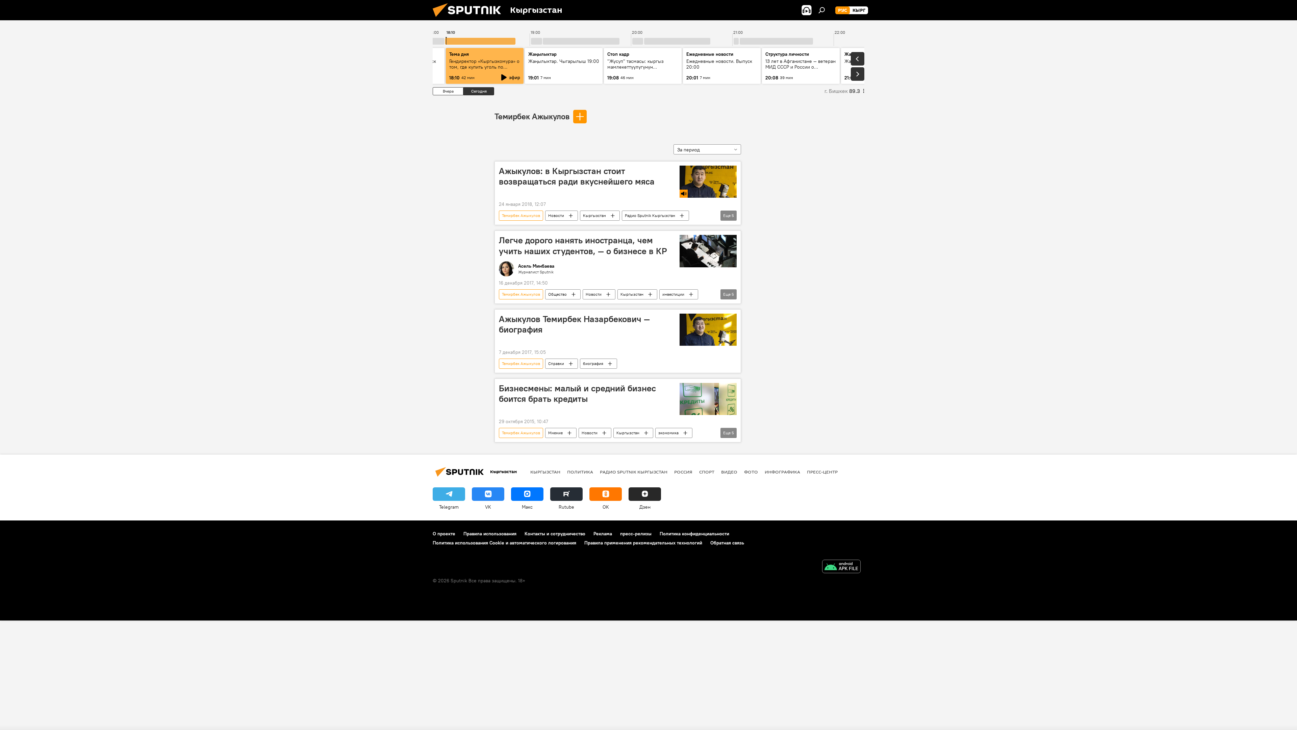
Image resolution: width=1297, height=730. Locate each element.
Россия (683, 472)
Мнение (555, 432)
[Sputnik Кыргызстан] (469, 19)
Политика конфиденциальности (694, 534)
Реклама (602, 534)
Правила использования (489, 534)
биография (593, 363)
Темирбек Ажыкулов (531, 116)
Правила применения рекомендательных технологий (643, 543)
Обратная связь (727, 543)
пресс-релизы (636, 534)
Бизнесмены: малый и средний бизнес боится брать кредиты (577, 393)
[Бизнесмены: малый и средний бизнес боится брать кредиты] (708, 399)
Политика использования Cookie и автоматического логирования (504, 543)
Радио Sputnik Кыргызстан (650, 215)
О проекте (444, 534)
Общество (557, 294)
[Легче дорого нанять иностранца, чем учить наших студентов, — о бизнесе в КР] (708, 251)
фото (751, 472)
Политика (580, 472)
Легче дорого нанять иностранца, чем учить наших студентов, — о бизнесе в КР (583, 245)
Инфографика (782, 472)
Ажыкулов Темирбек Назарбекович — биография (574, 324)
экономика (668, 432)
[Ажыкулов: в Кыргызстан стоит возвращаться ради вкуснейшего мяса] (708, 182)
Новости (556, 215)
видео (729, 472)
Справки (556, 363)
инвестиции (673, 294)
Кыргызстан (594, 215)
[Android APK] (841, 567)
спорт (706, 472)
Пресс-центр (822, 472)
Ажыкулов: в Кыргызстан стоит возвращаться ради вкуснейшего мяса (577, 176)
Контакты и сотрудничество (555, 534)
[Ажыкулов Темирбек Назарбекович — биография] (708, 330)
